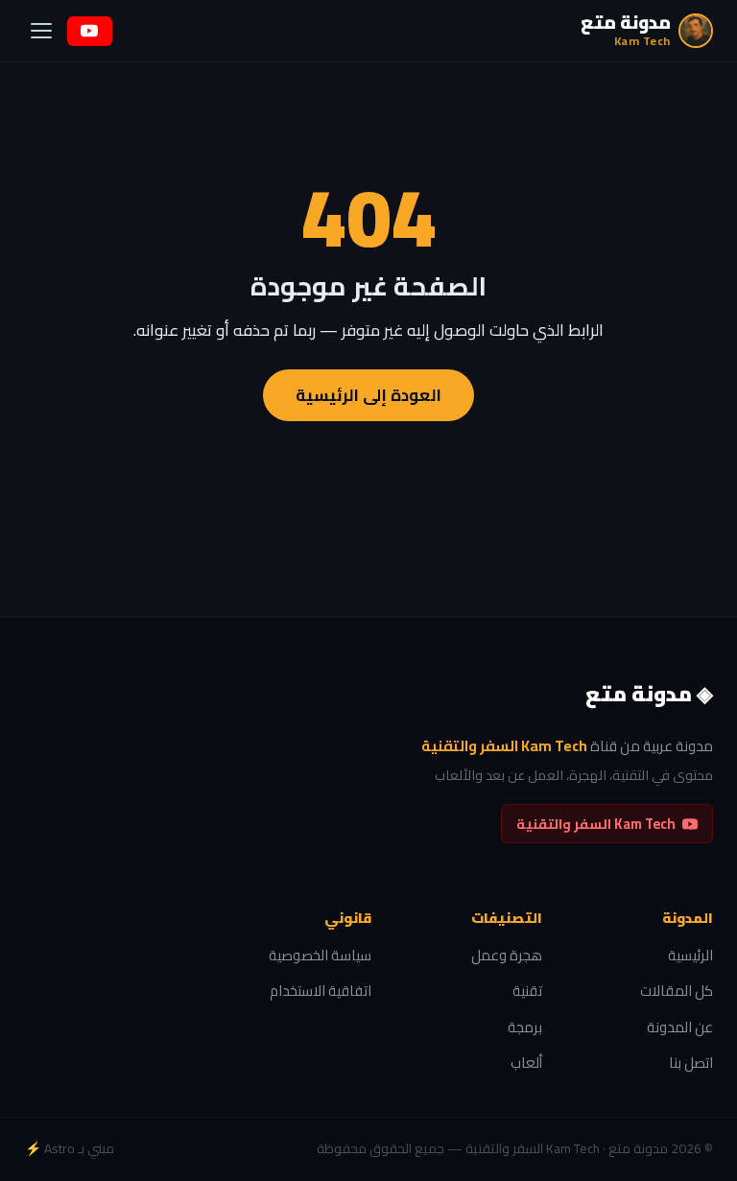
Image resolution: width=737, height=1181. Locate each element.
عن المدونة (680, 1028)
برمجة (525, 1028)
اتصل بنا (691, 1063)
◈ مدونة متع (649, 694)
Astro (59, 1148)
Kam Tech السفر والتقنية (596, 824)
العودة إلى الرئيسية (368, 395)
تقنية (527, 991)
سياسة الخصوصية (320, 956)
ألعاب (526, 1063)
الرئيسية (690, 956)
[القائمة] (41, 30)
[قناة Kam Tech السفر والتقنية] (89, 31)
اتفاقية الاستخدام (320, 991)
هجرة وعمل (506, 956)
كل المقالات (676, 991)
